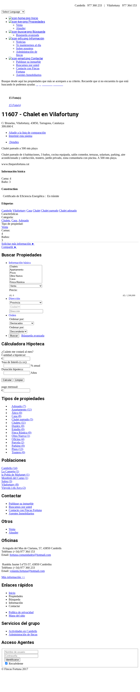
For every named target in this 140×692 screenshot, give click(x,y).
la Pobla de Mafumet (13, 474)
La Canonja (8, 471)
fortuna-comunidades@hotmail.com (30, 554)
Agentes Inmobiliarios (28, 75)
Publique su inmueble (28, 61)
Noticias (21, 41)
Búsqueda (38, 31)
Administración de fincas (23, 634)
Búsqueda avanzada (32, 335)
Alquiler (21, 28)
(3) (10, 481)
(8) (17, 484)
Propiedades (36, 21)
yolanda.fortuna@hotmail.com (27, 570)
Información (36, 38)
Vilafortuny (8, 484)
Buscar (14, 335)
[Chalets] (25, 266)
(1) (17, 471)
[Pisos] (25, 273)
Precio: (13, 290)
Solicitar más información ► (17, 243)
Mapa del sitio (17, 615)
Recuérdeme (15, 663)
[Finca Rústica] (25, 282)
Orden (12, 315)
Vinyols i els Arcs (11, 487)
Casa (14, 220)
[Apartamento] (25, 269)
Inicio (34, 18)
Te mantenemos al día (28, 45)
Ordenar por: (16, 319)
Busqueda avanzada (27, 35)
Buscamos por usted (27, 65)
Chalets (5, 220)
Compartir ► (9, 247)
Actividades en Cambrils (23, 631)
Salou (5, 481)
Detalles (14, 142)
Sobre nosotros (24, 48)
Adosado (23, 220)
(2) (24, 487)
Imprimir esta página (20, 135)
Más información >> (13, 577)
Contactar (36, 58)
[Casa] (25, 279)
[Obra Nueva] (25, 276)
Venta (19, 25)
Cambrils (7, 468)
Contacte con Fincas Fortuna (25, 510)
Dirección (14, 298)
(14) (15, 468)
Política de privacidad (21, 612)
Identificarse (12, 659)
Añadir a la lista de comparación (27, 132)
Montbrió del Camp (13, 478)
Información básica (20, 262)
